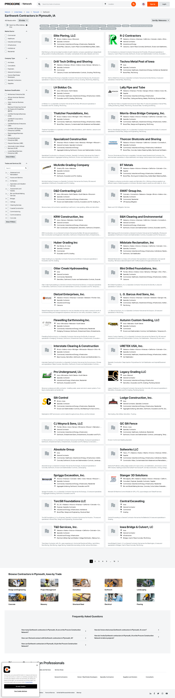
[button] (6, 35)
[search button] (133, 4)
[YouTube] (167, 693)
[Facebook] (154, 694)
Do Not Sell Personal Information (66, 692)
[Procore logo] (12, 4)
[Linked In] (150, 693)
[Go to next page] (118, 561)
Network (27, 4)
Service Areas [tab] (59, 670)
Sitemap (79, 692)
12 (114, 561)
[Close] (37, 665)
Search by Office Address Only (17, 26)
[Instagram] (162, 694)
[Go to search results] (26, 168)
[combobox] (119, 4)
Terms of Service (50, 692)
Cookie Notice (29, 682)
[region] (21, 679)
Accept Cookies (20, 686)
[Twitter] (158, 693)
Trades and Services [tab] (44, 670)
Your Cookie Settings (20, 691)
